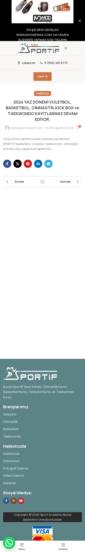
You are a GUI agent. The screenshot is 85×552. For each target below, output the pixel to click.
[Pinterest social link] (28, 164)
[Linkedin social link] (38, 164)
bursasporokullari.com (26, 128)
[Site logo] (39, 48)
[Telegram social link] (48, 164)
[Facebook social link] (7, 164)
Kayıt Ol (42, 76)
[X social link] (17, 164)
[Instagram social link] (14, 501)
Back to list (42, 182)
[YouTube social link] (21, 501)
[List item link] (42, 414)
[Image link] (31, 373)
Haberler (42, 93)
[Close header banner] (80, 20)
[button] (9, 543)
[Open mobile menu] (65, 48)
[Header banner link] (36, 20)
